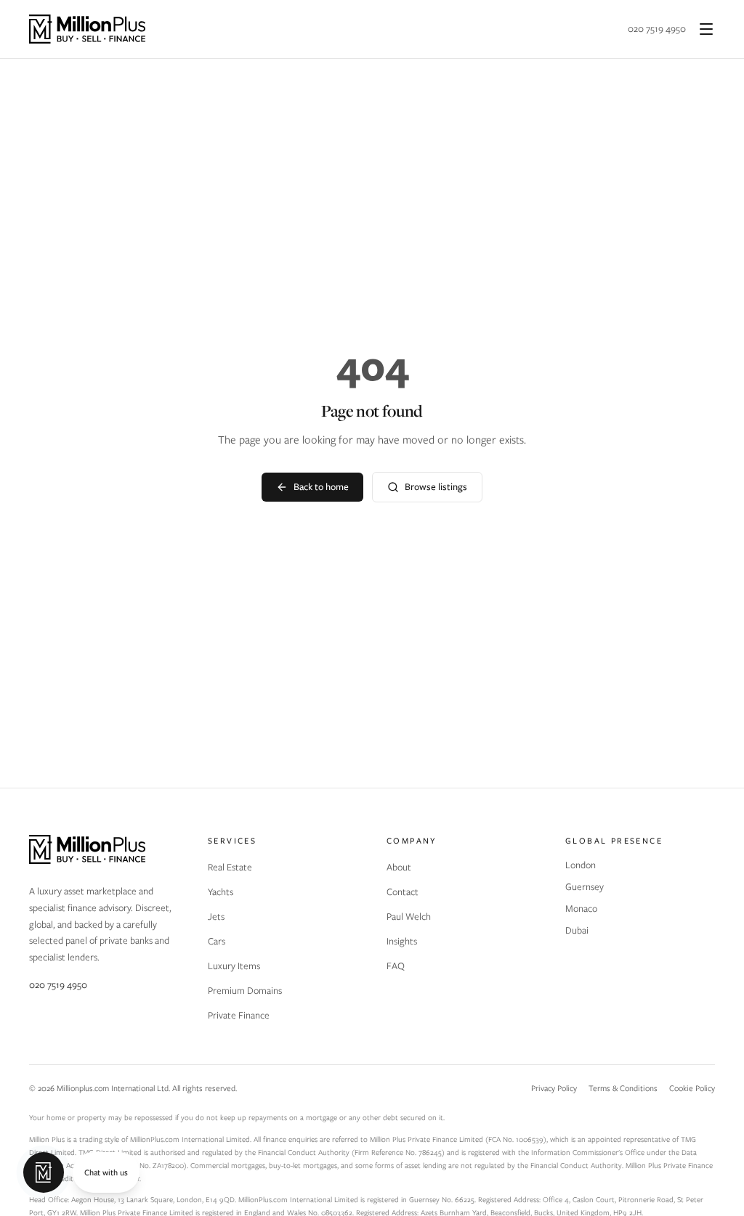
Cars (216, 941)
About (399, 867)
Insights (402, 941)
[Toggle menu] (706, 29)
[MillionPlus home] (87, 29)
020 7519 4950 (657, 29)
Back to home (321, 487)
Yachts (220, 892)
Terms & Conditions (623, 1088)
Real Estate (230, 867)
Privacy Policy (554, 1088)
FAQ (396, 966)
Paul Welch (409, 916)
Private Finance (239, 1015)
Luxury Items (234, 966)
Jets (216, 916)
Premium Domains (245, 990)
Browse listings (436, 487)
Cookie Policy (692, 1088)
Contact (402, 892)
